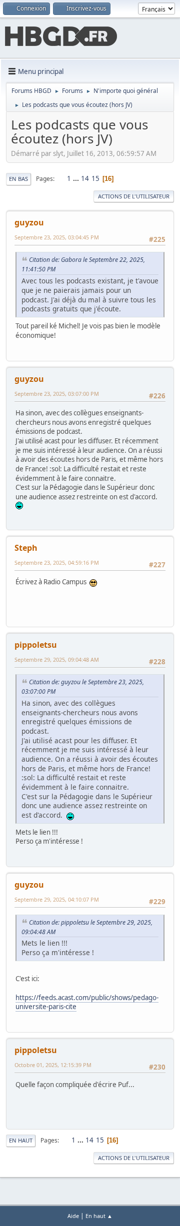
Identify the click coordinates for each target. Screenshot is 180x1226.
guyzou (29, 222)
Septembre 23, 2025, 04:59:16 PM (56, 562)
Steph (26, 547)
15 (96, 178)
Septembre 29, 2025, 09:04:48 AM (56, 659)
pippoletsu (35, 644)
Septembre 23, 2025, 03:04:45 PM (56, 237)
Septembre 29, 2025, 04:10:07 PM (56, 899)
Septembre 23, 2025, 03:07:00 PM (56, 393)
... (76, 178)
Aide (73, 1216)
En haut (20, 1140)
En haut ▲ (99, 1216)
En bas (18, 178)
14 (85, 178)
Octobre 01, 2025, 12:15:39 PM (53, 1065)
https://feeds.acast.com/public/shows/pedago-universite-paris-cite (87, 1002)
